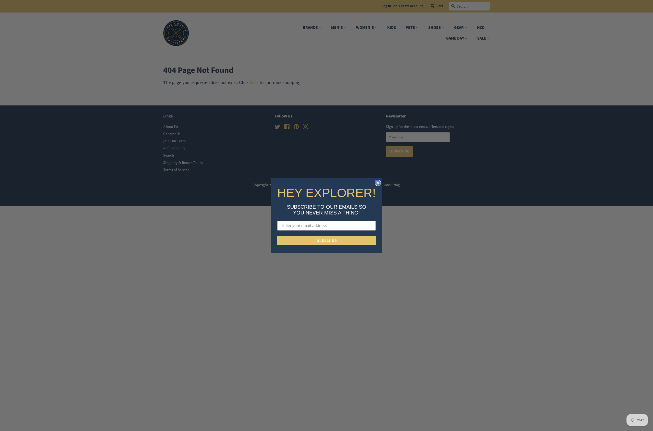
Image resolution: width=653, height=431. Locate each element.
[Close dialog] (377, 182)
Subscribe (326, 240)
